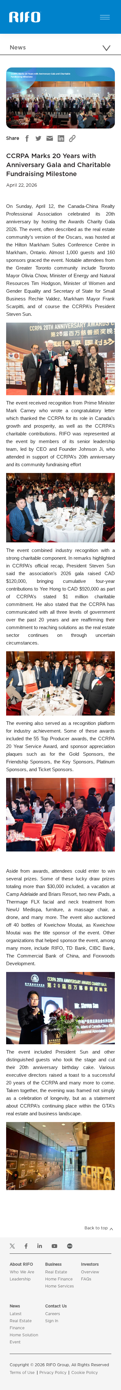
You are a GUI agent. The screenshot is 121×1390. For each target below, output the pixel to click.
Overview (90, 1272)
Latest (16, 1314)
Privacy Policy (52, 1373)
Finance (17, 1328)
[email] (49, 138)
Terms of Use (22, 1373)
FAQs (86, 1279)
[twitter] (38, 138)
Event (15, 1342)
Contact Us (56, 1306)
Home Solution (24, 1335)
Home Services (59, 1286)
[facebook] (27, 138)
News (15, 1306)
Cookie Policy (84, 1373)
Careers (52, 1314)
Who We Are (22, 1272)
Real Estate (56, 1272)
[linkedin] (61, 138)
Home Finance (59, 1279)
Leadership (20, 1279)
